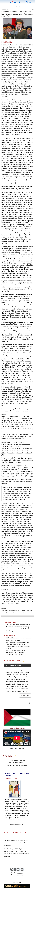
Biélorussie (10, 636)
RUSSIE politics (10, 622)
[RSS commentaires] (22, 661)
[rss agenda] (14, 756)
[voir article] (14, 797)
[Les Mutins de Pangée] (17, 888)
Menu (29, 2)
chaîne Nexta (24, 347)
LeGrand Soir (15, 2)
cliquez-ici (24, 765)
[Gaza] (16, 725)
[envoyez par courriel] (18, 870)
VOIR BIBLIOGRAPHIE (17, 824)
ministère (23, 325)
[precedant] (16, 6)
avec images (20, 875)
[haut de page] (29, 703)
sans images (20, 873)
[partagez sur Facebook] (11, 870)
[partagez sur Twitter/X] (15, 870)
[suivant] (19, 6)
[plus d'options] (22, 870)
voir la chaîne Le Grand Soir (17, 748)
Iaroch (26, 297)
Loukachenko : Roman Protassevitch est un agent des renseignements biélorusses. (16, 652)
